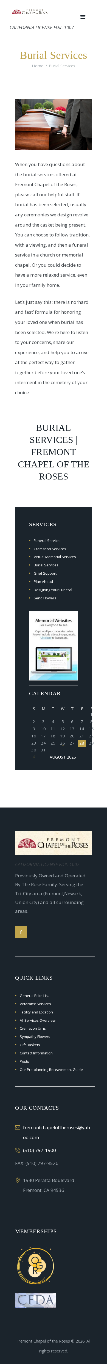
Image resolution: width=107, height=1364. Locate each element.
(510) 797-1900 (39, 1150)
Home (37, 65)
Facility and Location (36, 1012)
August (63, 757)
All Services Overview (37, 1020)
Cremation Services (50, 548)
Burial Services (46, 565)
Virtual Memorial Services (55, 556)
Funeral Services (47, 540)
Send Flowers (45, 598)
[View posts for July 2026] (34, 756)
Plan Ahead (43, 581)
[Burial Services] (53, 124)
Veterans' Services (35, 1003)
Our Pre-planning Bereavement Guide (51, 1069)
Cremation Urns (33, 1028)
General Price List (34, 995)
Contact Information (36, 1053)
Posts (24, 1061)
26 (62, 743)
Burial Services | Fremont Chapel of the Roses (53, 452)
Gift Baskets (30, 1044)
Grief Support (45, 573)
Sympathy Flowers (35, 1036)
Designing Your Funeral (53, 589)
